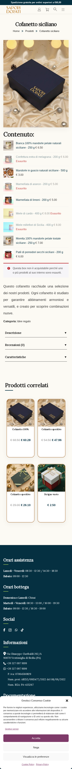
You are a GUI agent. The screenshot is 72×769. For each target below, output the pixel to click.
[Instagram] (10, 630)
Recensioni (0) (36, 345)
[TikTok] (22, 630)
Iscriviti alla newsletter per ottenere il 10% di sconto (36, 2)
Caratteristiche (36, 357)
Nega (36, 747)
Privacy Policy (42, 764)
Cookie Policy (28, 764)
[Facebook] (4, 630)
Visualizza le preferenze (36, 756)
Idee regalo (24, 321)
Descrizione (36, 333)
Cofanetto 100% (20, 429)
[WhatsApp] (16, 630)
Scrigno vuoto (51, 494)
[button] (67, 700)
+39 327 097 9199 (16, 663)
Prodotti (29, 31)
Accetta (36, 738)
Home (16, 31)
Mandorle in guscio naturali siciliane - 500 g (41, 170)
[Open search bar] (55, 10)
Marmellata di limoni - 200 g (32, 199)
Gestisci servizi (12, 729)
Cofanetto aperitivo (52, 429)
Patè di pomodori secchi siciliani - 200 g (39, 252)
